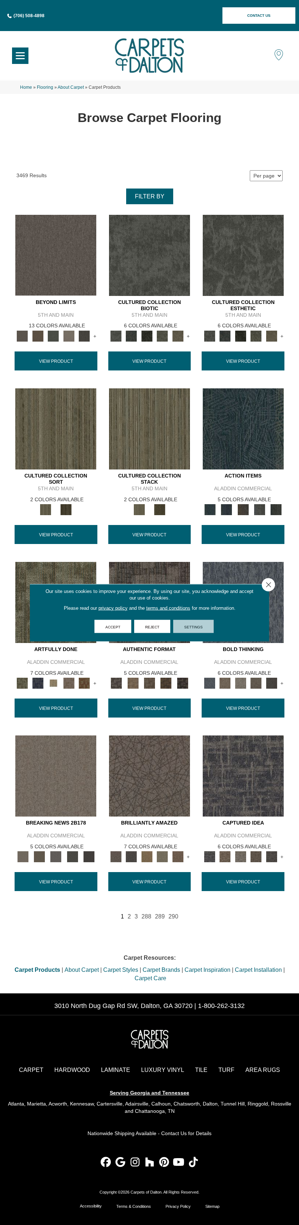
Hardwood (72, 1070)
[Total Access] (89, 856)
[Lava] (240, 683)
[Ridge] (84, 335)
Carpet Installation (258, 970)
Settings (193, 626)
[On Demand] (72, 856)
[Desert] (55, 255)
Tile (201, 1070)
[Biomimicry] (149, 255)
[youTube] (178, 1162)
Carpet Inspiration (207, 970)
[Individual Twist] (149, 683)
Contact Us (174, 1133)
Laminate (115, 1070)
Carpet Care (150, 978)
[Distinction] (178, 335)
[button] (258, 15)
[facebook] (106, 1162)
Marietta (36, 1104)
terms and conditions (168, 607)
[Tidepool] (243, 428)
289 (160, 916)
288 (146, 916)
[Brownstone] (243, 509)
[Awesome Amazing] (69, 683)
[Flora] (53, 335)
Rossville (281, 1104)
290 (173, 916)
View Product (56, 361)
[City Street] (276, 509)
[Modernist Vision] (53, 683)
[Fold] (55, 428)
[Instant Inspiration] (178, 856)
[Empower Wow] (162, 856)
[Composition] (162, 335)
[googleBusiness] (120, 1162)
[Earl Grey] (259, 509)
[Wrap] (66, 509)
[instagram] (135, 1162)
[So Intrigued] (149, 776)
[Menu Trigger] (20, 55)
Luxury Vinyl (162, 1070)
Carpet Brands (161, 970)
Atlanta (16, 1104)
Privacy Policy (178, 1206)
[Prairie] (69, 335)
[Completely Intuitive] (147, 856)
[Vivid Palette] (84, 683)
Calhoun (161, 1104)
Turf (226, 1070)
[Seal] (271, 683)
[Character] (131, 335)
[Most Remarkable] (38, 683)
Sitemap (212, 1206)
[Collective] (147, 335)
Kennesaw (82, 1104)
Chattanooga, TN (155, 1111)
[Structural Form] (182, 683)
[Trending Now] (55, 776)
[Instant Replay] (56, 856)
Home (26, 87)
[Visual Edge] (116, 683)
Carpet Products (37, 970)
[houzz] (149, 1162)
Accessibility (91, 1206)
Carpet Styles (120, 970)
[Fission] (256, 683)
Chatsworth (187, 1104)
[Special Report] (39, 856)
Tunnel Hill (233, 1104)
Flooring (45, 87)
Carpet (31, 1070)
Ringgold (258, 1104)
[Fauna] (38, 335)
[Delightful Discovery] (22, 683)
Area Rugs (262, 1070)
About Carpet (71, 87)
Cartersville (110, 1104)
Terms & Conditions (133, 1206)
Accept (112, 626)
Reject (152, 626)
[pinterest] (164, 1162)
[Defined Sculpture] (133, 683)
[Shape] (209, 683)
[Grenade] (225, 683)
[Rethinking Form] (166, 683)
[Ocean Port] (227, 509)
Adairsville (136, 1104)
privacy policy (113, 607)
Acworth (57, 1104)
